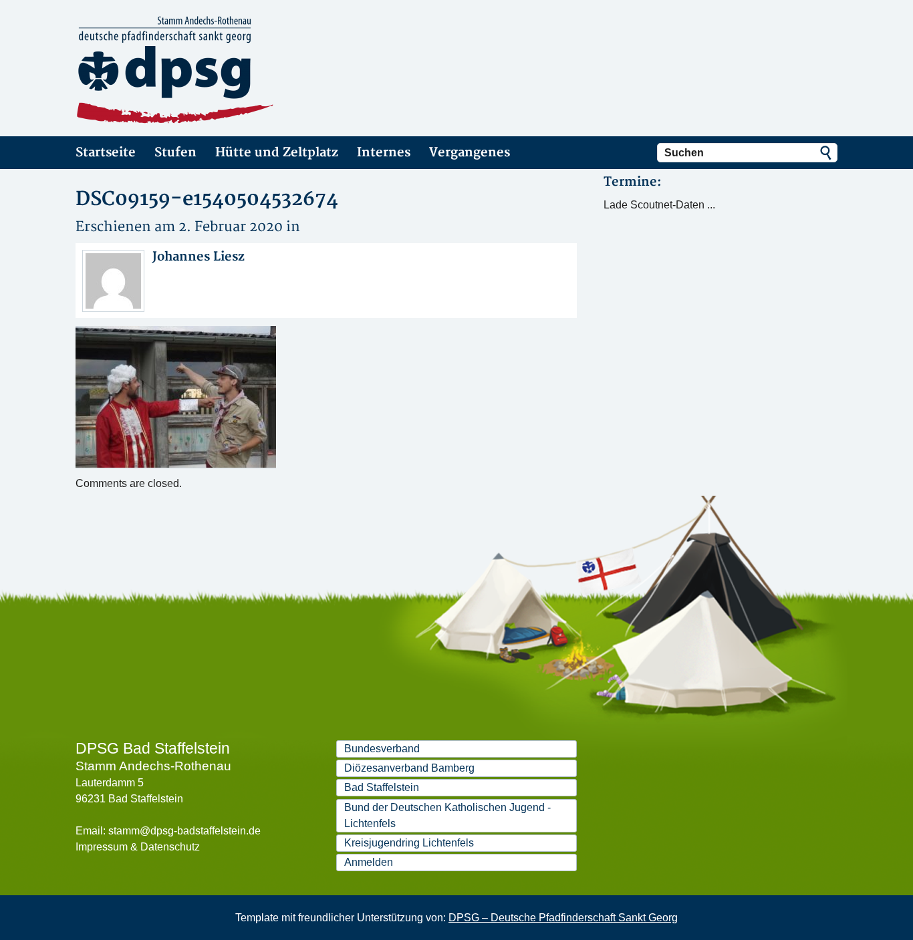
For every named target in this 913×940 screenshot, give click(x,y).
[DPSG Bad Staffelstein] (196, 70)
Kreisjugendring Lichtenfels (409, 842)
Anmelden (368, 862)
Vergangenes (469, 152)
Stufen (175, 152)
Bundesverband (382, 748)
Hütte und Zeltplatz (276, 152)
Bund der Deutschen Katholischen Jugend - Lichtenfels (447, 815)
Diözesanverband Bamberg (409, 768)
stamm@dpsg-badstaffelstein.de (184, 830)
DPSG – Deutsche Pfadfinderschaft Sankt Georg (563, 917)
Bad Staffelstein (381, 787)
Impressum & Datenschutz (138, 846)
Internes (383, 152)
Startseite (106, 152)
